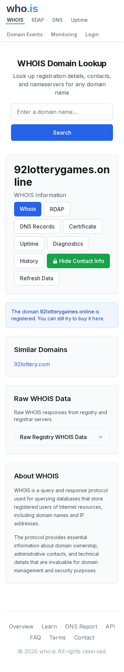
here (97, 318)
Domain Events (25, 34)
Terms (57, 637)
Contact (84, 637)
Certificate (82, 226)
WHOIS (15, 20)
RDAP (38, 20)
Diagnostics (68, 243)
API (110, 626)
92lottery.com (32, 364)
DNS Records (37, 226)
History (29, 260)
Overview (21, 626)
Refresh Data (36, 278)
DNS (57, 20)
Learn (49, 626)
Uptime (79, 20)
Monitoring (64, 34)
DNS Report (81, 626)
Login (92, 34)
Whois (28, 208)
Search (62, 132)
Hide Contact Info (81, 260)
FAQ (35, 637)
